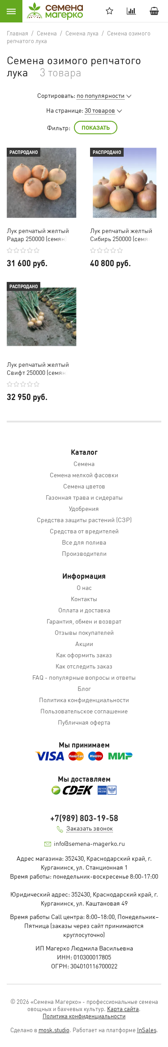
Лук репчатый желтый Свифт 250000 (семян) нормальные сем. (38, 368)
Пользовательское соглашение (84, 711)
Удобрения (84, 508)
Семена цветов (84, 486)
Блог (84, 688)
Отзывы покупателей (84, 632)
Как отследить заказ (84, 666)
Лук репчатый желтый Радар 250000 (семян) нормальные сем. (38, 234)
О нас (84, 587)
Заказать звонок (89, 828)
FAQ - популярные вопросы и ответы (84, 677)
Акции (84, 643)
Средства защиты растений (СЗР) (84, 519)
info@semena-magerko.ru (89, 843)
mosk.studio (54, 1030)
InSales (146, 1030)
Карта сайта (123, 1008)
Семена (84, 463)
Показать (96, 127)
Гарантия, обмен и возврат (84, 621)
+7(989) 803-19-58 (84, 818)
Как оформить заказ (84, 655)
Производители (84, 553)
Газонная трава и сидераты (84, 497)
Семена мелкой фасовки (84, 475)
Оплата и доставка (84, 610)
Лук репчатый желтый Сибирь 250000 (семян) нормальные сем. (122, 234)
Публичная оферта (84, 722)
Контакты (84, 598)
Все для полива (84, 542)
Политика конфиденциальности (84, 699)
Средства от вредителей (84, 531)
